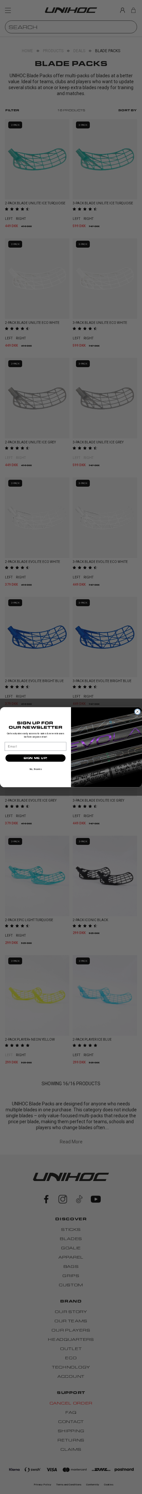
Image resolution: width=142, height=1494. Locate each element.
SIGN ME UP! (35, 757)
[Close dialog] (137, 711)
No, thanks (35, 768)
